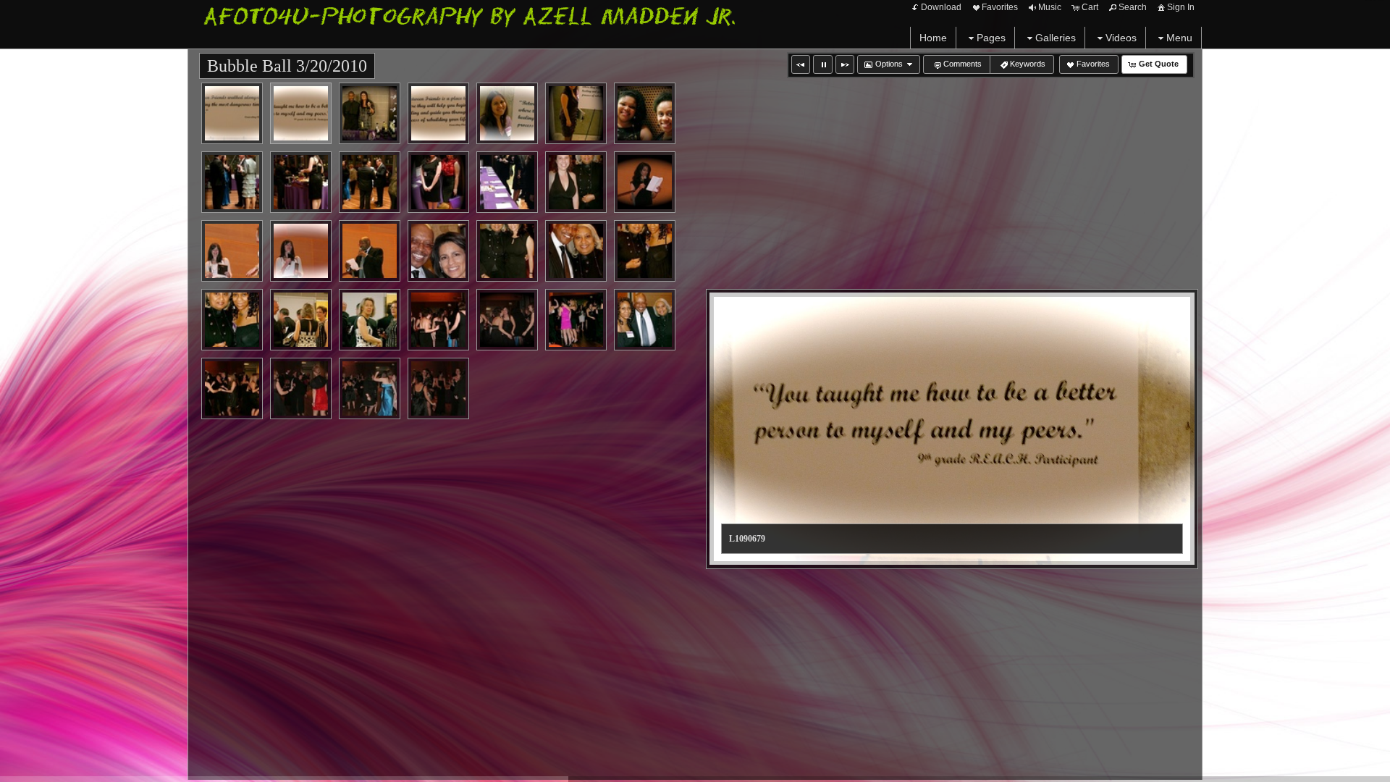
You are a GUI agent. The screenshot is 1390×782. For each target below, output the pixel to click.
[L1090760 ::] (232, 388)
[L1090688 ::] (645, 113)
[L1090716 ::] (645, 182)
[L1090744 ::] (369, 320)
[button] (800, 64)
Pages (991, 37)
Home (933, 37)
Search (1133, 7)
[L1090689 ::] (232, 182)
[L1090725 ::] (369, 251)
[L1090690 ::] (301, 182)
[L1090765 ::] (369, 388)
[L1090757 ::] (576, 320)
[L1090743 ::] (301, 320)
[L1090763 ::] (301, 388)
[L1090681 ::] (369, 113)
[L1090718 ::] (301, 251)
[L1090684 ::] (576, 113)
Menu (1179, 37)
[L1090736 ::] (645, 251)
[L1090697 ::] (438, 182)
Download (941, 7)
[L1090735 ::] (576, 251)
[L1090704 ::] (576, 182)
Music (1049, 7)
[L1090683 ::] (507, 113)
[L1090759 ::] (645, 320)
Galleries (1055, 37)
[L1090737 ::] (232, 320)
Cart (1090, 7)
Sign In (1181, 7)
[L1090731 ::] (438, 251)
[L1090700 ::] (507, 182)
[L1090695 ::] (369, 182)
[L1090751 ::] (438, 320)
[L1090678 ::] (232, 113)
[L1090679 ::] (301, 113)
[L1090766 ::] (438, 388)
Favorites (1000, 7)
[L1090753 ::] (507, 320)
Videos (1121, 37)
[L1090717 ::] (232, 251)
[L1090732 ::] (507, 251)
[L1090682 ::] (438, 113)
